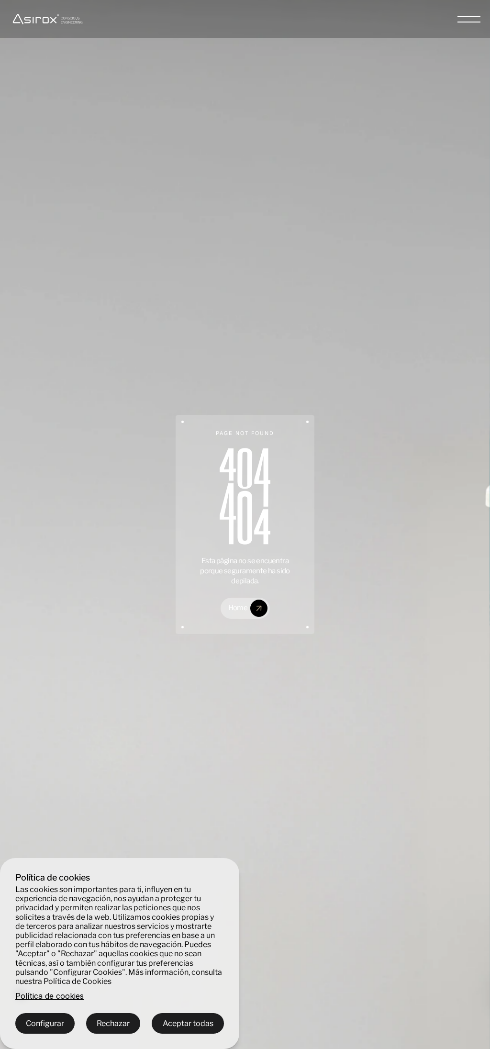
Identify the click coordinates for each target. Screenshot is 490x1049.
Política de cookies (49, 996)
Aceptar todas (188, 1023)
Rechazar (113, 1023)
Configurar (45, 1023)
